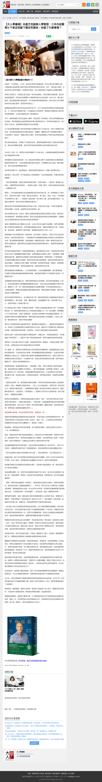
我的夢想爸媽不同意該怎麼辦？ (86, 165)
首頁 (5, 11)
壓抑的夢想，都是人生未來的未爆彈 (87, 296)
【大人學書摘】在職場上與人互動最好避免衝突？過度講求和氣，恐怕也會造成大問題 (35, 739)
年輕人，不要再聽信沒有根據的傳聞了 (87, 135)
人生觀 (80, 203)
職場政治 (80, 290)
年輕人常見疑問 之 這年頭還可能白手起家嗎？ (87, 175)
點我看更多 (34, 743)
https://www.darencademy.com (25, 754)
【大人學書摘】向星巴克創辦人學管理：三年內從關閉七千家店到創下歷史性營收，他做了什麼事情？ (87, 233)
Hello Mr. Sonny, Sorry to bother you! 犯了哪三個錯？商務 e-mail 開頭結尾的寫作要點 (87, 265)
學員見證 (55, 11)
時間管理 (85, 203)
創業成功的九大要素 (84, 144)
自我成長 (87, 181)
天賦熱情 (90, 300)
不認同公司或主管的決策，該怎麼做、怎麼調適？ (87, 287)
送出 (93, 29)
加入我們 (71, 773)
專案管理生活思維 (38, 773)
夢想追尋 (80, 168)
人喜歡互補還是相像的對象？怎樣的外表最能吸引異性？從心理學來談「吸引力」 (87, 307)
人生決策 (80, 248)
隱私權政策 (56, 773)
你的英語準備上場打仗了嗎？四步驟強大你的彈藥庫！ (87, 277)
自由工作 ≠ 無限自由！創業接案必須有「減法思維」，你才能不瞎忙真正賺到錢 (33, 723)
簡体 (96, 11)
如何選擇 (80, 139)
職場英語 (80, 270)
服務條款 (64, 773)
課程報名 (38, 11)
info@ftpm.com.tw (74, 776)
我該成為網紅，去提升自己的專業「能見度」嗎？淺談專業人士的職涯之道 (31, 731)
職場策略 (86, 215)
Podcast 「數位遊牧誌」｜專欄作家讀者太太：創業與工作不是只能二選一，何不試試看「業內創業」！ (87, 197)
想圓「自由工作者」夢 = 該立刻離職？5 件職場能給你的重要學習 (87, 210)
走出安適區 (81, 181)
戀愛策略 (80, 312)
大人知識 (12, 11)
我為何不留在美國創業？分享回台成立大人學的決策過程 (87, 245)
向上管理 (86, 290)
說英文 (80, 280)
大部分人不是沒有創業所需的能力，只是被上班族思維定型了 (87, 154)
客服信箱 (86, 89)
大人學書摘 (20, 36)
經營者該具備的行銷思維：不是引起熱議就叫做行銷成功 (87, 221)
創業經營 (14, 18)
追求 (85, 300)
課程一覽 (30, 11)
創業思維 (7, 33)
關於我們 (46, 11)
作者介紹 (21, 11)
